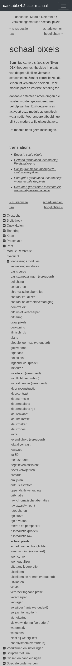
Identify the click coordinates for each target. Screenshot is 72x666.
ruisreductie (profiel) (24, 531)
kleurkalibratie (20, 419)
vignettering (18, 617)
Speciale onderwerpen (22, 663)
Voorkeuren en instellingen (25, 648)
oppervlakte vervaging (26, 490)
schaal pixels (20, 541)
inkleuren (17, 368)
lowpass (16, 449)
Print (10, 246)
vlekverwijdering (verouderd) (30, 622)
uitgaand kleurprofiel (24, 566)
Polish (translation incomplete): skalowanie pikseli (35, 170)
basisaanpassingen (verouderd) (32, 276)
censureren (18, 286)
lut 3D (15, 454)
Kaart (10, 235)
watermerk (18, 627)
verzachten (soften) (23, 612)
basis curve (18, 271)
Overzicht (13, 215)
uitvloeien (17, 582)
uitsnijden (17, 571)
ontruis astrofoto (21, 485)
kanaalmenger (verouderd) (29, 383)
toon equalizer (20, 561)
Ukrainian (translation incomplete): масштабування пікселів (37, 188)
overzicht (13, 256)
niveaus (16, 475)
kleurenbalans (20, 403)
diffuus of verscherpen (26, 312)
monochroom (19, 459)
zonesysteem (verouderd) (28, 643)
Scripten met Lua (18, 653)
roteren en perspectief (25, 526)
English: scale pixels (28, 154)
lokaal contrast (20, 444)
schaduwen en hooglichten (29, 546)
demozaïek (18, 307)
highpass (17, 353)
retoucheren (19, 510)
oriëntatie (17, 495)
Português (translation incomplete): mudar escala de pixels (37, 179)
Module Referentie (42, 17)
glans (14, 337)
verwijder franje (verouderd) (29, 607)
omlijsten (17, 480)
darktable (21, 17)
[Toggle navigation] (63, 6)
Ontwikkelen (15, 225)
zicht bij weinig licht (24, 638)
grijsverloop (18, 347)
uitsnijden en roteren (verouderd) (33, 576)
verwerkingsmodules (26, 22)
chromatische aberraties (27, 291)
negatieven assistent (25, 465)
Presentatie (14, 240)
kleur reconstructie (23, 388)
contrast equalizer (23, 297)
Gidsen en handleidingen (24, 658)
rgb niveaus (18, 521)
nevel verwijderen (23, 470)
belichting (17, 281)
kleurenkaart (19, 414)
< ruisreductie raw (18, 31)
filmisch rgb (18, 332)
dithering (16, 317)
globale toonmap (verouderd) (30, 342)
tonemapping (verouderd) (28, 551)
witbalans (17, 633)
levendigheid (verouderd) (28, 439)
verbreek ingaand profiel (27, 592)
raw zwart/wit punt (23, 505)
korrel (14, 434)
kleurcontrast (19, 393)
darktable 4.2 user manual (25, 5)
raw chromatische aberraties (30, 500)
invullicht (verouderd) (25, 378)
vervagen (17, 602)
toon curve (18, 556)
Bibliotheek (14, 220)
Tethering (13, 230)
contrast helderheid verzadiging (32, 302)
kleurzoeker (18, 424)
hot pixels (17, 358)
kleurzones (18, 429)
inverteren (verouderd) (26, 373)
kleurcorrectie (20, 398)
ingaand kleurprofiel (24, 363)
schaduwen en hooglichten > (53, 31)
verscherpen (19, 597)
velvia (15, 587)
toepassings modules (25, 261)
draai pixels (18, 322)
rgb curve (17, 515)
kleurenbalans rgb (23, 408)
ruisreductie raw (21, 536)
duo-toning (18, 327)
